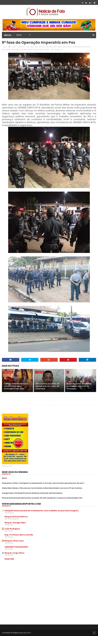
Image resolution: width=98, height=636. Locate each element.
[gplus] (90, 3)
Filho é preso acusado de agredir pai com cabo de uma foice (47, 386)
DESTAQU (49, 47)
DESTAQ (42, 47)
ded (28, 47)
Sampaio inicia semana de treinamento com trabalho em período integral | (41, 510)
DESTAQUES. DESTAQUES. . (82, 47)
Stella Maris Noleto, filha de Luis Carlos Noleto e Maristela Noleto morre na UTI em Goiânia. (42, 488)
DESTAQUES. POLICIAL (31, 49)
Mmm (4, 478)
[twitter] (86, 3)
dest (36, 47)
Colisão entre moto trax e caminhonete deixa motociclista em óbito (16, 386)
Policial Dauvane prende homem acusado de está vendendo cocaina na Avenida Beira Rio (42, 498)
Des (32, 47)
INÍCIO (7, 35)
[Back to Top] (94, 633)
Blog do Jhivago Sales (15, 522)
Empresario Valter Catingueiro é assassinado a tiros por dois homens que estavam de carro (43, 483)
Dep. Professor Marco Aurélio (19, 534)
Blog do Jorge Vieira (14, 553)
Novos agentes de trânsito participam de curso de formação (79, 386)
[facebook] (82, 3)
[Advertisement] (23, 581)
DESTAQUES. (67, 47)
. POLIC (13, 47)
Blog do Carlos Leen (14, 541)
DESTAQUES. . (45, 49)
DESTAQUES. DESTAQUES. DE (12, 49)
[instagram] (94, 3)
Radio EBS (9, 559)
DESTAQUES (57, 47)
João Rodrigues (12, 528)
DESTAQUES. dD (57, 49)
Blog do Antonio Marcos (16, 516)
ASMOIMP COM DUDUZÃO (16, 547)
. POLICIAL (20, 47)
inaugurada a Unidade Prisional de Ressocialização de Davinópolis (32, 493)
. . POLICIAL (39, 372)
